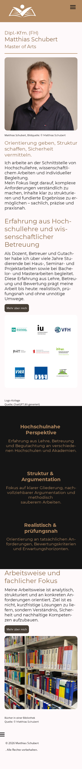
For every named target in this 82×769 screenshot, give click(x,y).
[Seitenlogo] (22, 11)
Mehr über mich (17, 308)
